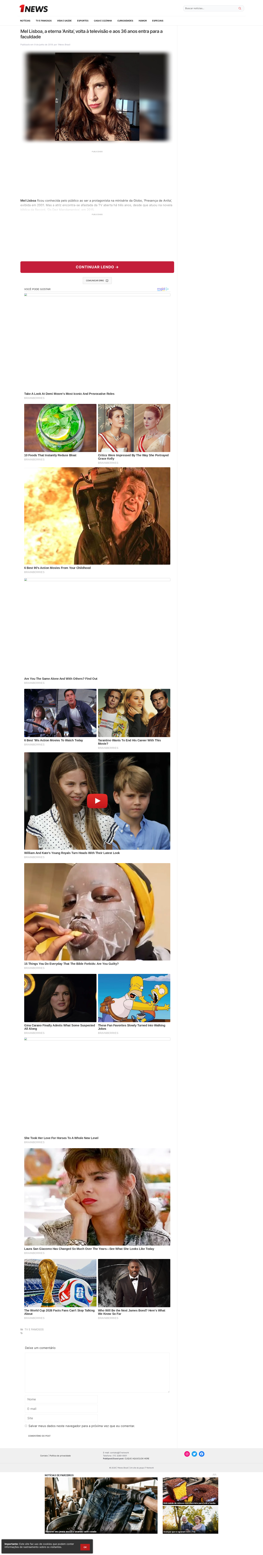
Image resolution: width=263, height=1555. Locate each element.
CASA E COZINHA (103, 20)
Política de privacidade (60, 1455)
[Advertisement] (97, 174)
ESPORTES (82, 20)
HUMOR (143, 20)
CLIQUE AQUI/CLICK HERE (137, 1458)
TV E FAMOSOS (44, 20)
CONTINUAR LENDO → (97, 267)
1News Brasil (64, 44)
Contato (44, 1455)
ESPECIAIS (157, 20)
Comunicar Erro (95, 280)
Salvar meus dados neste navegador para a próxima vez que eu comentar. (81, 1426)
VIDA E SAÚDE (64, 20)
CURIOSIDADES (125, 20)
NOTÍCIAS (25, 20)
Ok (85, 1547)
